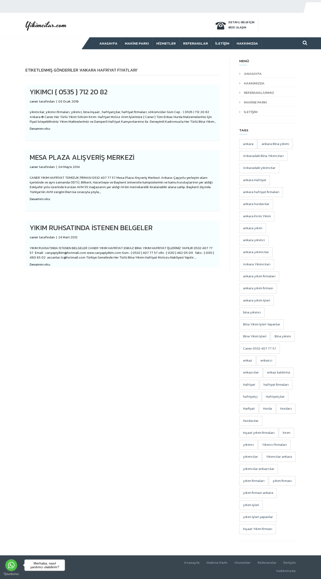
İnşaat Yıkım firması (257, 528)
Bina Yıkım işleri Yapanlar (261, 324)
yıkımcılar (250, 456)
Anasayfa (108, 43)
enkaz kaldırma (278, 372)
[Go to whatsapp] (11, 565)
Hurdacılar (250, 420)
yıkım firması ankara (258, 492)
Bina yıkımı (282, 336)
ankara (248, 143)
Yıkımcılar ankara (279, 456)
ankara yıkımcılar (256, 252)
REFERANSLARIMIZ (259, 92)
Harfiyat (249, 408)
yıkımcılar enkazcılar (258, 468)
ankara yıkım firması (258, 288)
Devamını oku (40, 128)
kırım (286, 432)
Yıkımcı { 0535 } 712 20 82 (69, 92)
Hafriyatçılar (275, 396)
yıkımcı (248, 444)
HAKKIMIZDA (254, 83)
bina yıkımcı (252, 312)
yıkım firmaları (253, 480)
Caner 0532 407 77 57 (259, 348)
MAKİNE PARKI (255, 102)
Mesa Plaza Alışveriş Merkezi (82, 157)
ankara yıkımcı (254, 240)
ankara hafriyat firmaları (261, 192)
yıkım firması (282, 480)
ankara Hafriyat (254, 180)
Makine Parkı (137, 43)
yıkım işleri (251, 505)
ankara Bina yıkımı (275, 143)
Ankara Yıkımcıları (256, 264)
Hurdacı (286, 408)
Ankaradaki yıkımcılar (259, 167)
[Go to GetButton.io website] (11, 574)
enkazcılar (251, 372)
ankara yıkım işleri (256, 300)
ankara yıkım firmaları (259, 276)
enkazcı (266, 360)
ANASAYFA (253, 73)
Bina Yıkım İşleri (254, 336)
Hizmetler (166, 43)
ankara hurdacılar (256, 204)
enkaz (247, 360)
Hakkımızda (247, 43)
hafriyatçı (250, 396)
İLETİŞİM (251, 111)
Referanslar (195, 43)
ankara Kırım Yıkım (257, 216)
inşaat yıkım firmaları (258, 432)
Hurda (267, 408)
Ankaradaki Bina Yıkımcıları (263, 155)
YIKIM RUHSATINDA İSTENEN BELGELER (91, 227)
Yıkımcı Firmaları (274, 444)
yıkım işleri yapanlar (258, 516)
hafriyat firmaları (276, 384)
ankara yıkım (252, 228)
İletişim (222, 43)
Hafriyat (249, 384)
